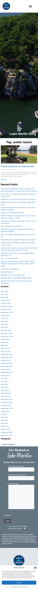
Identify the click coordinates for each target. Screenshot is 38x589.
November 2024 (6, 333)
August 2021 (5, 411)
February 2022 (6, 393)
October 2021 (5, 405)
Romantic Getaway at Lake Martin (13, 275)
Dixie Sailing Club (7, 272)
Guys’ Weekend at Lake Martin (12, 226)
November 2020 (6, 435)
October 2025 (6, 309)
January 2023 (6, 360)
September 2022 (7, 372)
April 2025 (4, 327)
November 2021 (6, 402)
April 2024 (4, 345)
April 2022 (4, 387)
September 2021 (7, 408)
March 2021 (5, 426)
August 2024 (5, 339)
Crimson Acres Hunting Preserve (12, 213)
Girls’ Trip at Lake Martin (9, 258)
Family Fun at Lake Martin (10, 269)
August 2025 (5, 315)
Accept (19, 582)
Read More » (4, 179)
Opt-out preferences (15, 586)
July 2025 (4, 318)
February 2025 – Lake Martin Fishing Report (16, 278)
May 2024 (4, 342)
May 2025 (4, 324)
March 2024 (5, 348)
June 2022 (4, 381)
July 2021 (4, 414)
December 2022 (6, 363)
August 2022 (5, 375)
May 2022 (4, 384)
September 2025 (7, 312)
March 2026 (5, 300)
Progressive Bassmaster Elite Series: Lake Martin (18, 240)
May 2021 (4, 420)
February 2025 (6, 330)
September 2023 (7, 357)
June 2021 (4, 417)
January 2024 (6, 351)
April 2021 (4, 423)
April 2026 (4, 297)
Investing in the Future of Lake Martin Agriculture (18, 199)
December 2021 (6, 399)
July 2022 (4, 378)
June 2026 (4, 294)
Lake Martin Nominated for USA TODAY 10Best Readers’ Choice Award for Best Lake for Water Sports (17, 264)
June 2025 (4, 321)
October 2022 (6, 369)
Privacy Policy (24, 586)
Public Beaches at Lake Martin (17, 166)
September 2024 (7, 336)
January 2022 (6, 396)
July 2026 (4, 291)
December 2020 (6, 432)
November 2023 (6, 354)
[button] (35, 568)
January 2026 (6, 303)
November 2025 (6, 306)
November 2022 (6, 366)
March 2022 (5, 390)
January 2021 (5, 429)
